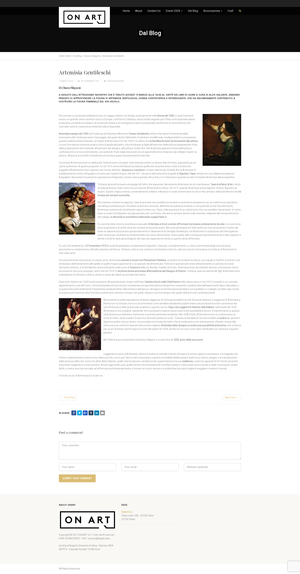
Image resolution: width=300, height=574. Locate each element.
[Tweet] (79, 412)
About (138, 10)
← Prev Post (68, 397)
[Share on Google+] (85, 412)
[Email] (102, 412)
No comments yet (89, 81)
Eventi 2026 (173, 10)
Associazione (211, 10)
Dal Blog (193, 10)
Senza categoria (115, 81)
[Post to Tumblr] (91, 412)
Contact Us (154, 10)
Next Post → (232, 397)
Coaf (230, 10)
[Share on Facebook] (73, 412)
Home (126, 10)
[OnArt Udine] (84, 17)
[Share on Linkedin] (96, 412)
